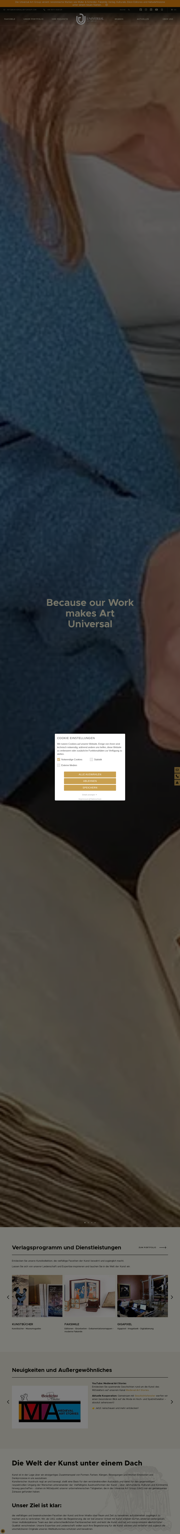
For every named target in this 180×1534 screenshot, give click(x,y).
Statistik (98, 759)
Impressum (84, 799)
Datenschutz (95, 799)
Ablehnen (90, 781)
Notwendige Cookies (71, 759)
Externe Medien (69, 765)
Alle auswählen (90, 774)
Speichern (90, 787)
